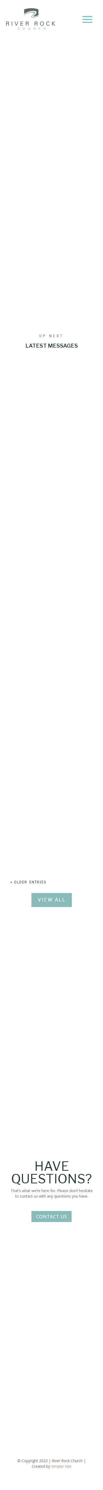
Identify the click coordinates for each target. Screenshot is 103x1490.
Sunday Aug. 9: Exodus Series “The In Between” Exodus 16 (50, 779)
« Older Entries (28, 881)
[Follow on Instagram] (51, 1409)
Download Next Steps (51, 251)
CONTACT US (51, 1216)
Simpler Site (61, 1466)
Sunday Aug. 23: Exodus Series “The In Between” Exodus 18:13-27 (50, 433)
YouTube (18, 1313)
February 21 (51, 123)
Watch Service (44, 273)
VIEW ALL (51, 900)
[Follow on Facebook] (41, 1409)
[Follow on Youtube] (62, 1409)
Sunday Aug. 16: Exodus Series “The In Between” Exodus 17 (50, 606)
